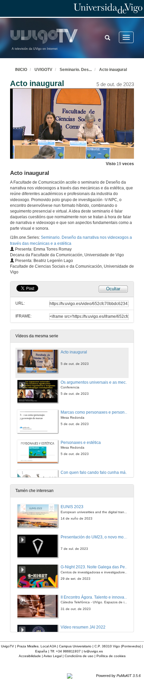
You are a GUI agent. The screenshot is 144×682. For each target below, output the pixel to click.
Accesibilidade (30, 656)
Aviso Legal (53, 656)
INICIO (21, 69)
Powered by (118, 676)
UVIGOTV (43, 69)
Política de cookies (111, 656)
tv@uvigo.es (93, 651)
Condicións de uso (79, 656)
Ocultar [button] (113, 288)
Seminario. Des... (76, 69)
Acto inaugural (113, 69)
